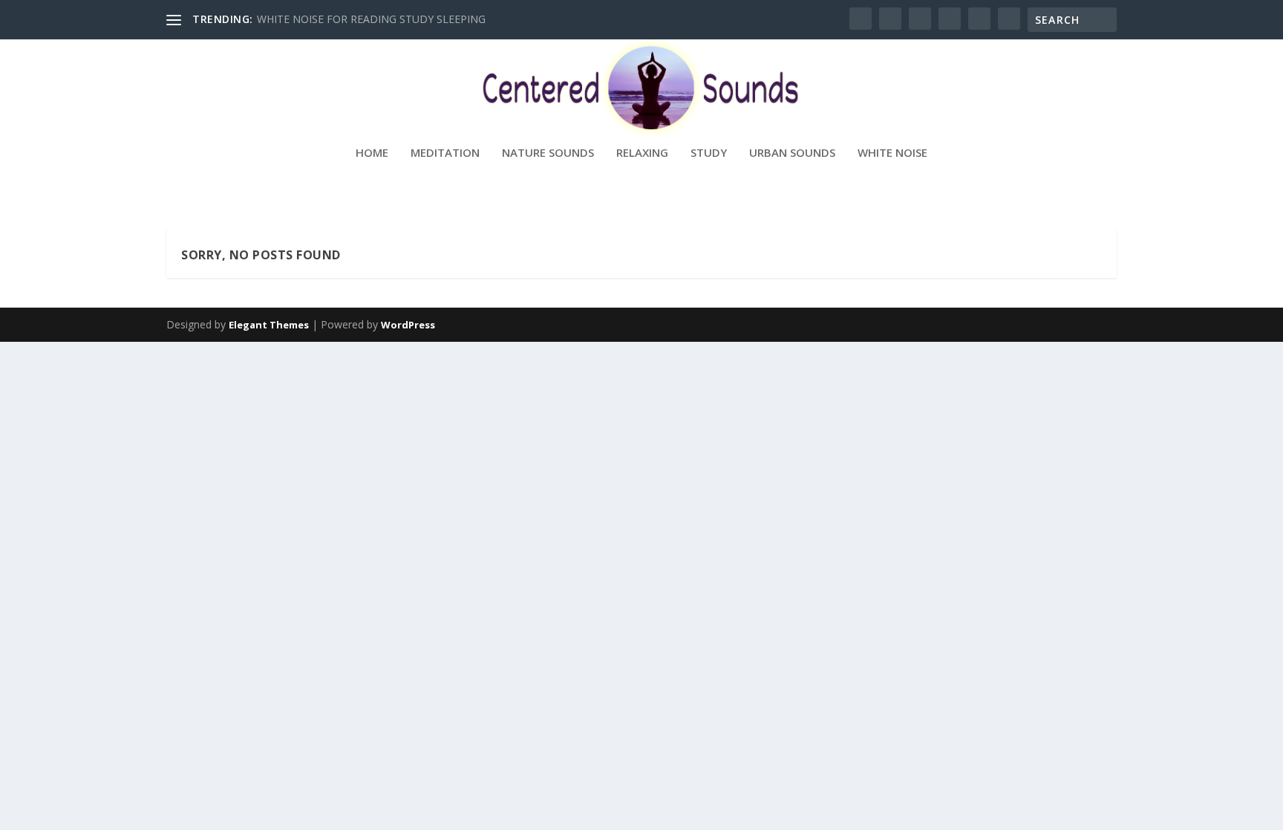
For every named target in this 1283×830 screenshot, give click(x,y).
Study (709, 153)
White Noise (892, 153)
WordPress (408, 324)
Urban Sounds (792, 153)
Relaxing (642, 153)
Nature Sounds (548, 153)
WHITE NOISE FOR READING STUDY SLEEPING (371, 19)
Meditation (445, 153)
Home (372, 153)
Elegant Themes (269, 324)
